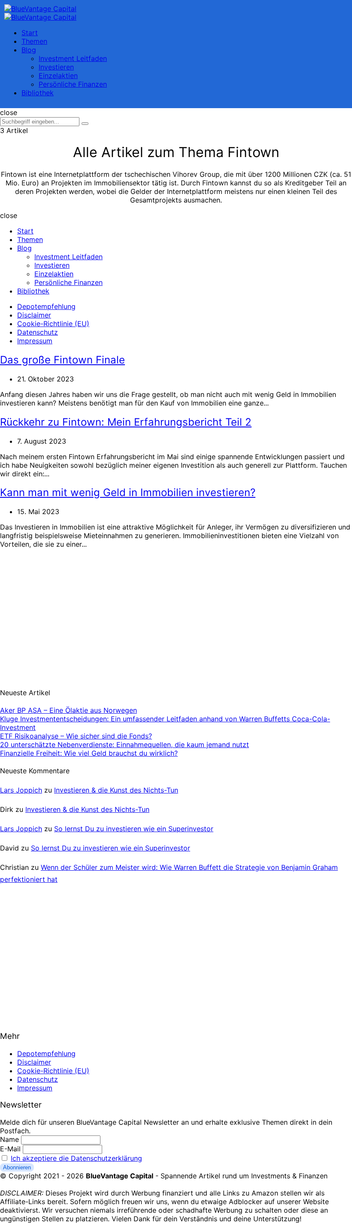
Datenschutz (37, 332)
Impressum (34, 340)
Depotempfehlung (46, 306)
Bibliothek (37, 92)
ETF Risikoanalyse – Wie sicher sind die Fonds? (76, 736)
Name (9, 1139)
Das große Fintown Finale (62, 360)
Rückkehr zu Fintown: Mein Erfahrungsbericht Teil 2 (126, 422)
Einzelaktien (58, 75)
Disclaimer (34, 315)
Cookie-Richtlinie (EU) (53, 323)
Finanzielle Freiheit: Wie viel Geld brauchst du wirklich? (89, 753)
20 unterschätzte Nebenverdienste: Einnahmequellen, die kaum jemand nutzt (124, 744)
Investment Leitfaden (73, 58)
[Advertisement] (64, 612)
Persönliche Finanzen (73, 84)
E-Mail (10, 1148)
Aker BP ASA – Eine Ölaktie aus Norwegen (68, 710)
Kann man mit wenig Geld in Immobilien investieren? (127, 492)
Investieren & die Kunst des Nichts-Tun (116, 790)
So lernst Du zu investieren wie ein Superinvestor (133, 828)
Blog (28, 49)
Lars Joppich (21, 790)
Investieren (56, 67)
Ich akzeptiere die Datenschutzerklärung (76, 1158)
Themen (34, 41)
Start (29, 32)
